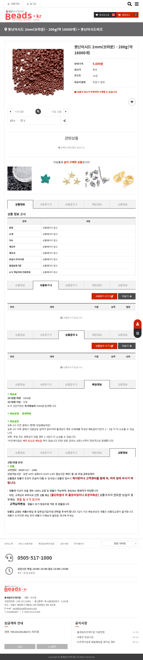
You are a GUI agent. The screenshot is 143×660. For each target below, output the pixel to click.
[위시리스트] (132, 102)
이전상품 (19, 111)
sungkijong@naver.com (25, 608)
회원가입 (15, 3)
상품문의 (71, 204)
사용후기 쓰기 (103, 296)
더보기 (125, 296)
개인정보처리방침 (46, 543)
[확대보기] (38, 111)
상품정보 (20, 204)
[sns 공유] (64, 120)
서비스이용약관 (25, 543)
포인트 (77, 75)
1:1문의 (52, 646)
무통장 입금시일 (85, 637)
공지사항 (64, 543)
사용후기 (46, 204)
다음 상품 (57, 111)
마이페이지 (79, 543)
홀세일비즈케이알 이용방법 (91, 632)
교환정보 (123, 204)
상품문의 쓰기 (103, 346)
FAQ (20, 646)
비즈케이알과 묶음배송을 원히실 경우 (96, 642)
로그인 (33, 3)
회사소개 (8, 543)
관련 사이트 (120, 543)
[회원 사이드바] (138, 328)
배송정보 (97, 204)
